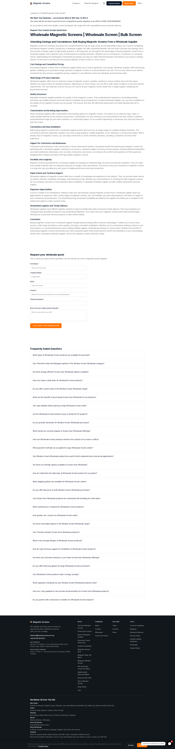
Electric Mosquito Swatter (84, 636)
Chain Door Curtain (85, 631)
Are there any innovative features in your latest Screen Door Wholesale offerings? (66, 558)
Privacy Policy (135, 636)
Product (33, 290)
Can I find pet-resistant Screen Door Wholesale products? (56, 532)
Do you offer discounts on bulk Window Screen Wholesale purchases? (61, 490)
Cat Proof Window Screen (84, 627)
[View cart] (104, 3)
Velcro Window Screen (83, 682)
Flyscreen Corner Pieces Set (84, 641)
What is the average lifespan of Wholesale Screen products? (57, 541)
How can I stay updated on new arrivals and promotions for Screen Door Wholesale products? (71, 591)
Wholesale (99, 632)
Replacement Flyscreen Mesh (83, 673)
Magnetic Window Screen (84, 662)
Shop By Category (91, 3)
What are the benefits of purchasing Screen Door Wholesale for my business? (64, 397)
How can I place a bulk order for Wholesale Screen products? (58, 380)
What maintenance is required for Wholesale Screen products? (58, 507)
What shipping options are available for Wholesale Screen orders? (59, 482)
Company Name (36, 273)
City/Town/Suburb (37, 299)
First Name (34, 264)
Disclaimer (134, 645)
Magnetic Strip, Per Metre (84, 656)
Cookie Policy (135, 648)
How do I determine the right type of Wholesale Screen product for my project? (65, 473)
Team (114, 625)
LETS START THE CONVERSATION (46, 326)
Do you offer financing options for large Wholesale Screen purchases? (61, 566)
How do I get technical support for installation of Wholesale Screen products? (64, 549)
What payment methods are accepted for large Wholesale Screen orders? (63, 448)
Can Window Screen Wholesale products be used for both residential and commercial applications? (73, 456)
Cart (79, 690)
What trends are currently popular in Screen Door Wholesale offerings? (61, 431)
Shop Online (129, 3)
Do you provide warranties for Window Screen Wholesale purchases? (61, 423)
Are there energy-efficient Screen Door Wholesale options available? (61, 372)
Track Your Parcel (101, 636)
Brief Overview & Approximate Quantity (44, 308)
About (97, 625)
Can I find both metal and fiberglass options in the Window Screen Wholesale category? (68, 363)
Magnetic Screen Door (84, 651)
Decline (131, 745)
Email (32, 281)
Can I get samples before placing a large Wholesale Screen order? (60, 406)
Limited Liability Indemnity (135, 640)
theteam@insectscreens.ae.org (42, 635)
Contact (98, 629)
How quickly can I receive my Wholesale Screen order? (55, 515)
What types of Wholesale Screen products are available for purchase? (61, 355)
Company (76, 3)
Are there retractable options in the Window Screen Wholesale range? (61, 524)
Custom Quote (114, 3)
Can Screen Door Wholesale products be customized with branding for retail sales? (66, 498)
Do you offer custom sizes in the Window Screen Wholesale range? (60, 389)
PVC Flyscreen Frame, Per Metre (84, 668)
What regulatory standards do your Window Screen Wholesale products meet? (65, 583)
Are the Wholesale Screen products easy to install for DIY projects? (60, 414)
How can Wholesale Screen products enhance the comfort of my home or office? (66, 439)
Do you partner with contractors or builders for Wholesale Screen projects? (63, 600)
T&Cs (140, 3)
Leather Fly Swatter (85, 646)
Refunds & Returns (136, 632)
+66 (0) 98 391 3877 (37, 638)
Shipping (133, 629)
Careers (115, 629)
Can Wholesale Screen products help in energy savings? (56, 574)
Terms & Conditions (137, 625)
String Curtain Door (85, 678)
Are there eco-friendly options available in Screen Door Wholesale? (60, 465)
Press (115, 632)
